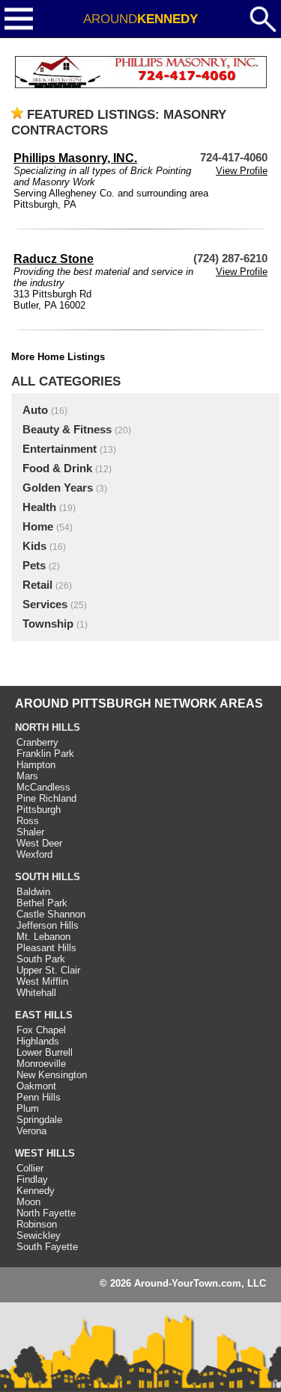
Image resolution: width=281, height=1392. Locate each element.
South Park (40, 959)
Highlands (37, 1041)
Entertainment (59, 449)
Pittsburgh (38, 809)
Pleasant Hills (46, 947)
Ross (27, 820)
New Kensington (51, 1074)
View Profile (242, 170)
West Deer (39, 843)
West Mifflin (42, 981)
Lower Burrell (44, 1052)
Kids (34, 546)
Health (39, 507)
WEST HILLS (45, 1153)
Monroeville (41, 1063)
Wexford (34, 854)
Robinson (36, 1224)
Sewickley (38, 1235)
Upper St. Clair (48, 970)
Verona (31, 1130)
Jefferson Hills (47, 925)
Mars (27, 776)
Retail (37, 585)
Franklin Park (45, 753)
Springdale (39, 1119)
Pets (34, 566)
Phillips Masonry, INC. (75, 158)
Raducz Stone (53, 259)
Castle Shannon (50, 914)
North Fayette (46, 1213)
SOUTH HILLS (47, 876)
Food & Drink (57, 468)
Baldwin (33, 891)
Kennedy (35, 1190)
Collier (29, 1168)
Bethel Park (41, 903)
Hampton (35, 764)
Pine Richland (46, 798)
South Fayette (47, 1246)
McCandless (43, 787)
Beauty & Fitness (67, 430)
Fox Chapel (41, 1030)
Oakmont (36, 1086)
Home (37, 527)
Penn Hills (38, 1097)
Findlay (32, 1179)
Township (47, 624)
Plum (27, 1108)
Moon (28, 1201)
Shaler (30, 832)
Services (44, 604)
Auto (35, 410)
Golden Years (57, 488)
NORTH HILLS (47, 727)
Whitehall (36, 992)
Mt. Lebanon (43, 936)
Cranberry (37, 742)
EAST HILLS (44, 1015)
